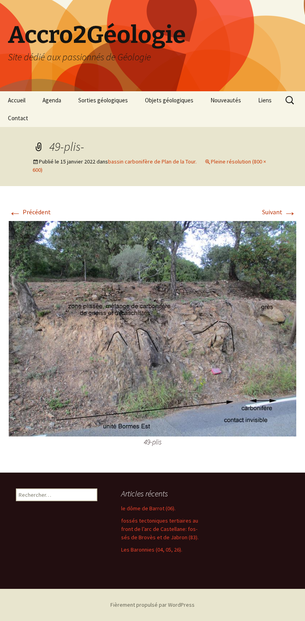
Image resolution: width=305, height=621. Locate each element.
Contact (18, 118)
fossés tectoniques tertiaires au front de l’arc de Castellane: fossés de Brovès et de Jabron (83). (160, 529)
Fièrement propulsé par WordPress (152, 604)
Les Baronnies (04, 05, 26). (151, 549)
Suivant (279, 212)
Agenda (51, 100)
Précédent (30, 212)
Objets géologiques (169, 100)
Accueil (16, 100)
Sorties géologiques (103, 100)
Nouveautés (225, 100)
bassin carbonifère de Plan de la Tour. (152, 161)
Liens (265, 100)
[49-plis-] (152, 328)
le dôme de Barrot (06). (148, 508)
